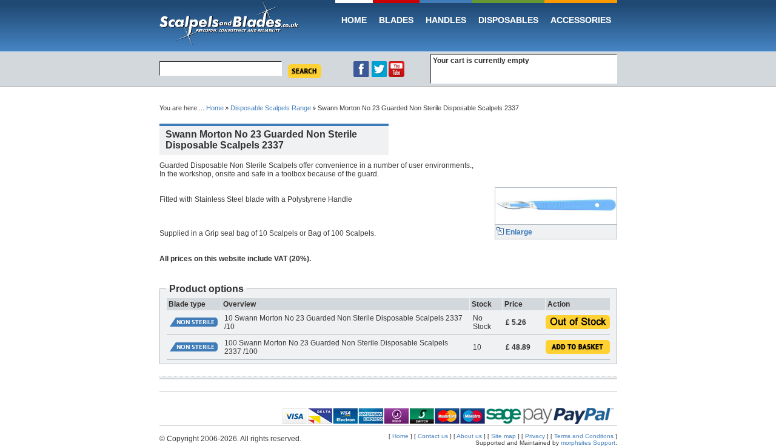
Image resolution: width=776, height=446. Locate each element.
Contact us (433, 436)
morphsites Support (588, 442)
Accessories (580, 20)
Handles (446, 20)
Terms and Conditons (584, 436)
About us (469, 436)
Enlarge (518, 232)
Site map (503, 436)
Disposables (508, 20)
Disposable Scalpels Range (270, 108)
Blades (396, 20)
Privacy (535, 436)
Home (354, 20)
